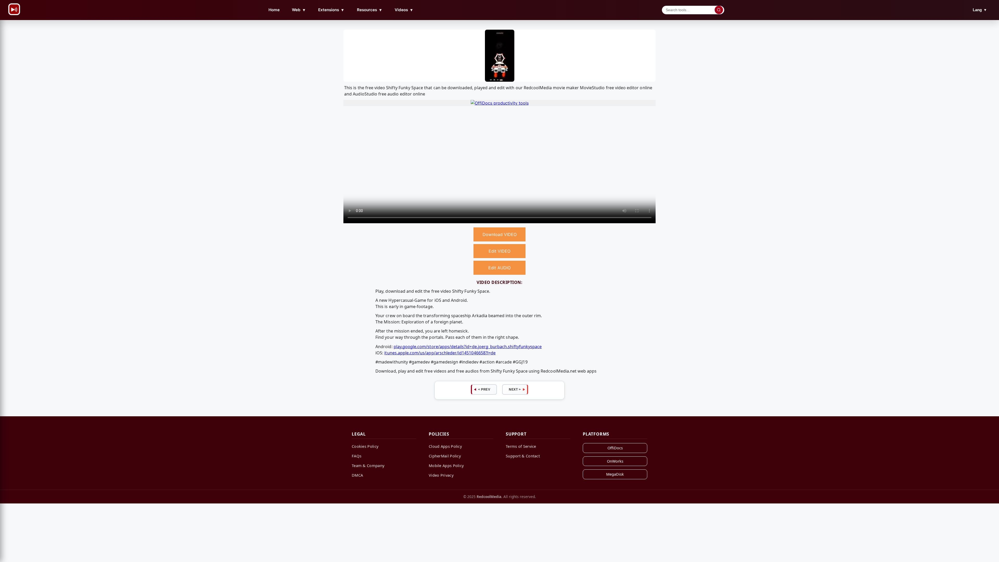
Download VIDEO (500, 234)
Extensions (331, 9)
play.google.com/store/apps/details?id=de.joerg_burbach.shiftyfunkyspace (468, 346)
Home (274, 9)
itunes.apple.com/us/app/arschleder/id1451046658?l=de (440, 353)
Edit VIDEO (499, 251)
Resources (369, 9)
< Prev (484, 389)
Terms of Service (521, 446)
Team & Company (368, 465)
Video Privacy (441, 475)
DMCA (357, 475)
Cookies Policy (365, 446)
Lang (980, 9)
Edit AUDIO (499, 267)
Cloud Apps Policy (445, 446)
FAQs (356, 455)
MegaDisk (615, 474)
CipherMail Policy (445, 455)
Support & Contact (523, 455)
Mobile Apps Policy (446, 465)
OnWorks (615, 461)
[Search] (719, 10)
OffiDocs (615, 447)
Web (299, 9)
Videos (404, 9)
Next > (515, 389)
